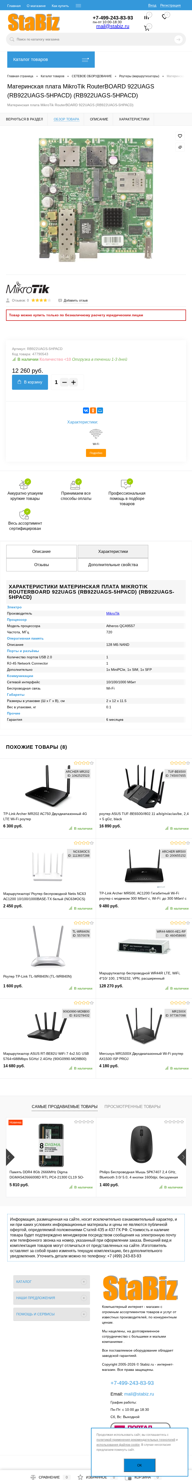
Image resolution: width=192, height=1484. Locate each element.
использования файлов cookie (118, 1445)
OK (139, 1465)
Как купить (60, 6)
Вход (152, 5)
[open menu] (78, 5)
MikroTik (113, 613)
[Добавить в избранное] (180, 136)
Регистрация (170, 5)
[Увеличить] (96, 200)
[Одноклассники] (93, 410)
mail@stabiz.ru (112, 26)
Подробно (96, 452)
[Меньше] (64, 382)
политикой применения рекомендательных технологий (135, 1440)
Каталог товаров (30, 59)
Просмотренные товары (132, 1107)
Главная (14, 6)
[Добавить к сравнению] (180, 147)
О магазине (36, 6)
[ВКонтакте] (86, 410)
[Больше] (73, 382)
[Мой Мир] (100, 410)
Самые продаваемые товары (65, 1107)
